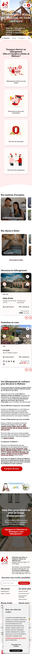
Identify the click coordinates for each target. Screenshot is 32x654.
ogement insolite (6, 428)
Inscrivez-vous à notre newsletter (16, 577)
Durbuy (3, 448)
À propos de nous (11, 469)
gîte (24, 424)
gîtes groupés (5, 429)
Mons (19, 450)
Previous (26, 317)
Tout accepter (16, 650)
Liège (25, 448)
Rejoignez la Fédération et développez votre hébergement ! (16, 531)
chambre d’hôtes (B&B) (8, 426)
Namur (3, 450)
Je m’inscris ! (24, 583)
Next (27, 284)
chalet (18, 426)
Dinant (9, 452)
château (23, 426)
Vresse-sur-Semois (7, 455)
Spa (27, 452)
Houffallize (15, 452)
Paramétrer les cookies (16, 645)
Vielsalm (9, 453)
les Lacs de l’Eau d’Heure (20, 453)
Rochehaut (19, 448)
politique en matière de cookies (15, 638)
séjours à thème (8, 438)
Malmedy (9, 450)
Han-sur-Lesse (11, 448)
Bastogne (22, 452)
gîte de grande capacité (20, 428)
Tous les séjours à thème (16, 260)
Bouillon (14, 450)
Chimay (3, 453)
